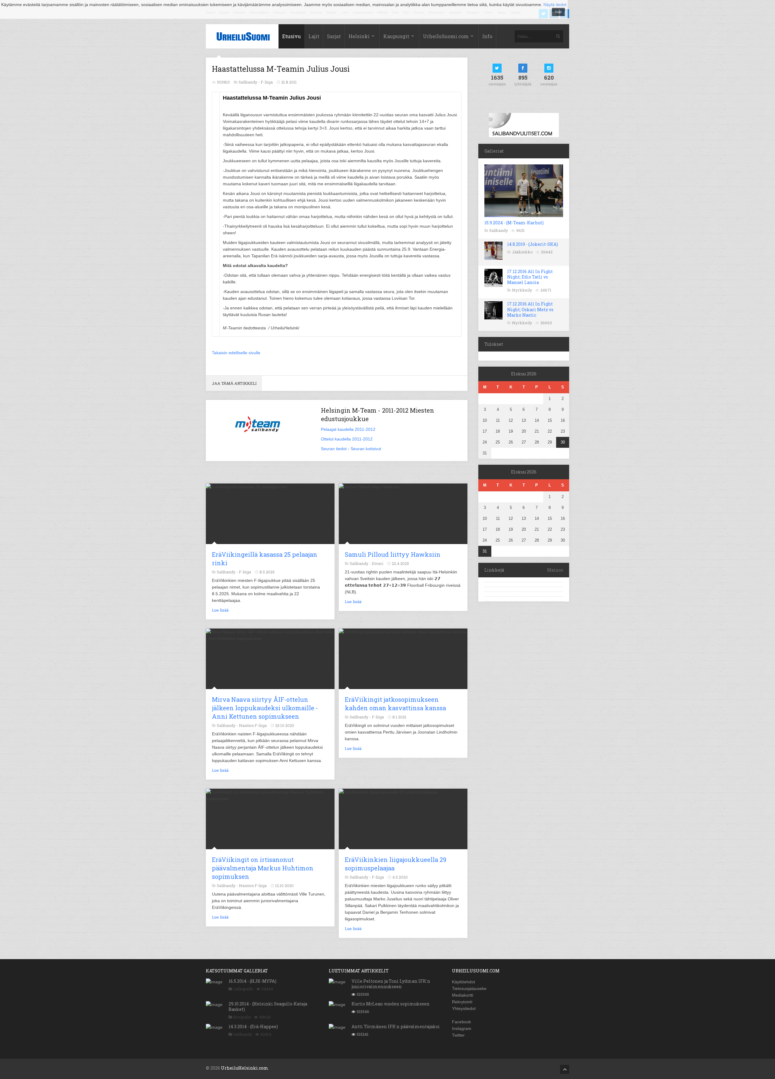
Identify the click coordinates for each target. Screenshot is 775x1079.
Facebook (461, 1021)
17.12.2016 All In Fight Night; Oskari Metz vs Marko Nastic (530, 309)
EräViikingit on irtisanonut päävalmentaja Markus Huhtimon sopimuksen (262, 868)
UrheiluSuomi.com (446, 36)
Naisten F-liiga (253, 725)
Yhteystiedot (464, 1008)
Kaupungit (396, 36)
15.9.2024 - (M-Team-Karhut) (514, 223)
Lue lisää (220, 610)
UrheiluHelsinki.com (244, 1068)
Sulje (558, 12)
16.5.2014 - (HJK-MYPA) (252, 981)
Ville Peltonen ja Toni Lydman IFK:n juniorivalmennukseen (390, 983)
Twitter (458, 1035)
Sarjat (334, 36)
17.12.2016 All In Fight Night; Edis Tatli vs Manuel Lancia (530, 277)
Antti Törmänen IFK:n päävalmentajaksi (395, 1026)
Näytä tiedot (554, 4)
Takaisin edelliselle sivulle (236, 352)
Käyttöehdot (463, 981)
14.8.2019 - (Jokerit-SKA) (532, 244)
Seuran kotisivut (366, 448)
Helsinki (359, 36)
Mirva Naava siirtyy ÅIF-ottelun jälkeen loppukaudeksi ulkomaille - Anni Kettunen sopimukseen (265, 707)
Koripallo (242, 1017)
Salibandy (498, 230)
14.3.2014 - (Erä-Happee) (253, 1026)
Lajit (313, 36)
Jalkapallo (243, 989)
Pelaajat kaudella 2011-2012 (348, 429)
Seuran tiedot (334, 448)
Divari (377, 563)
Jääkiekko (522, 252)
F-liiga (267, 82)
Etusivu (291, 36)
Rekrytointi (462, 1001)
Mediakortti (462, 995)
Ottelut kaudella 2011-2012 (347, 439)
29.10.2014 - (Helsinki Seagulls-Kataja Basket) (268, 1006)
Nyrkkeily (522, 290)
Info (487, 36)
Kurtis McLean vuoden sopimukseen (390, 1004)
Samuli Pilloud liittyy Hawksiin (392, 554)
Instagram (461, 1028)
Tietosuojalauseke (469, 988)
